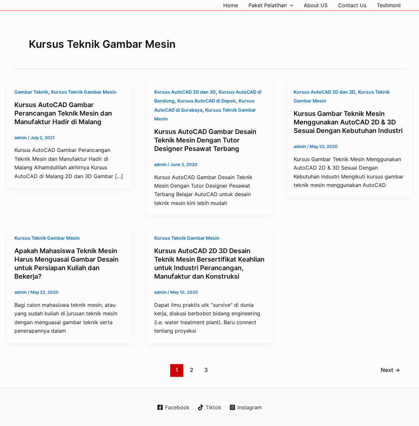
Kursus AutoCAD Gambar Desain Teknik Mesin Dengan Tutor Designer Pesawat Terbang (205, 140)
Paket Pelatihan (267, 5)
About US (316, 5)
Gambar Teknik (31, 92)
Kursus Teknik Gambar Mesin (84, 92)
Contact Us (352, 5)
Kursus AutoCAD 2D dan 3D (185, 92)
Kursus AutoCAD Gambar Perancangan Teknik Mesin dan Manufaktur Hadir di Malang (63, 113)
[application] (290, 5)
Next (390, 369)
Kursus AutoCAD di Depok (206, 100)
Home (230, 5)
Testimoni (389, 5)
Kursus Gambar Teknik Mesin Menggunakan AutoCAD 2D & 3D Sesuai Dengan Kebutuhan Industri (348, 122)
